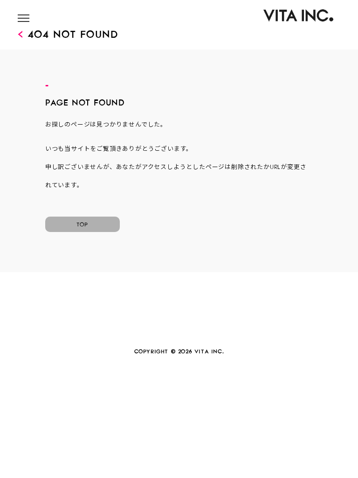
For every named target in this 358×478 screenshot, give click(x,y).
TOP (82, 223)
